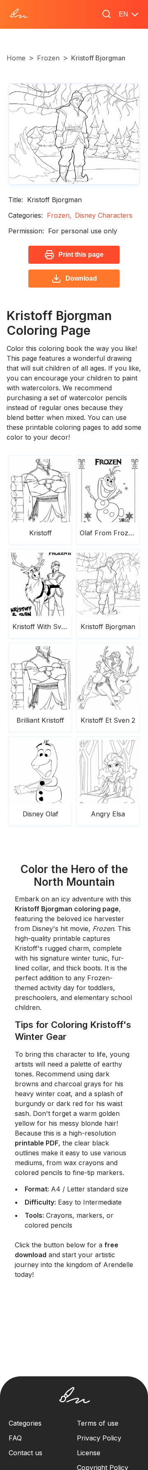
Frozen (48, 58)
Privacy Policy (99, 1438)
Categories (25, 1423)
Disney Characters (103, 215)
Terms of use (97, 1423)
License (88, 1453)
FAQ (15, 1438)
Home (16, 58)
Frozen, (59, 215)
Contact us (25, 1453)
